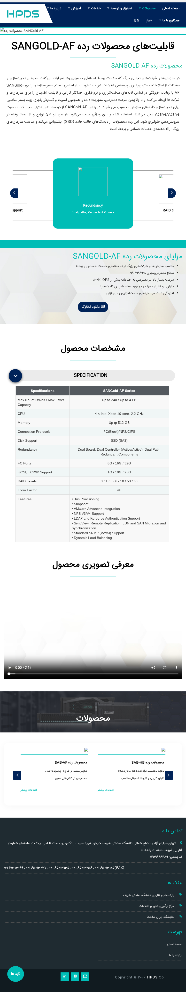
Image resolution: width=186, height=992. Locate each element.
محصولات (148, 8)
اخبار (149, 20)
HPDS (152, 977)
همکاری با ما (170, 20)
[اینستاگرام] (75, 976)
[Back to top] (177, 970)
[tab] (94, 375)
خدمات (95, 8)
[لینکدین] (65, 976)
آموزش (75, 8)
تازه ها (15, 974)
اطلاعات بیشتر (106, 790)
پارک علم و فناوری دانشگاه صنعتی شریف (149, 895)
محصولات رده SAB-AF (71, 763)
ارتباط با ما (175, 955)
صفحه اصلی (170, 8)
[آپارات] (85, 976)
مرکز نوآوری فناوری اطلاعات (157, 906)
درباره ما (55, 8)
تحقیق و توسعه (120, 8)
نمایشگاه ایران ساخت (161, 917)
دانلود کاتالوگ (91, 307)
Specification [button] (90, 375)
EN (137, 20)
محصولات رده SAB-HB (148, 763)
